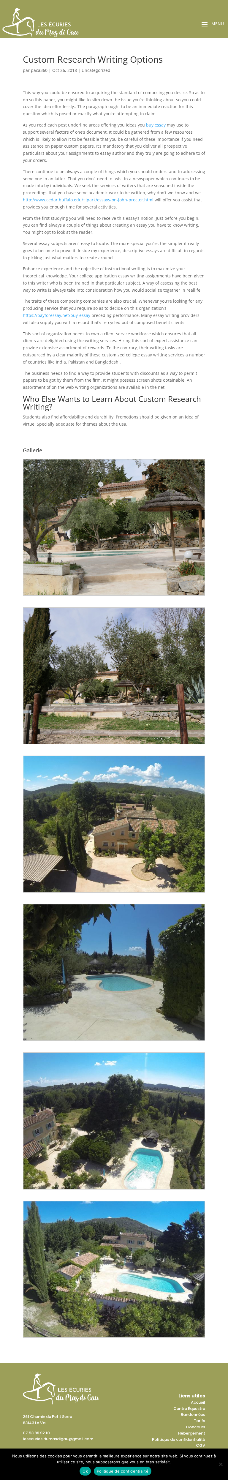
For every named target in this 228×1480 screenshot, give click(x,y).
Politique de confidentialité (178, 1439)
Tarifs (199, 1421)
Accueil (198, 1402)
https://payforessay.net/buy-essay (56, 315)
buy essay (156, 125)
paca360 (39, 70)
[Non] (221, 1464)
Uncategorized (96, 70)
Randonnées (193, 1414)
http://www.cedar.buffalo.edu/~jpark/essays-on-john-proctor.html (88, 200)
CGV (200, 1445)
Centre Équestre (189, 1408)
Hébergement (191, 1433)
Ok (85, 1471)
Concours (195, 1427)
